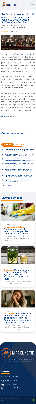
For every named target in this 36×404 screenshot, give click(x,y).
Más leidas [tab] (18, 144)
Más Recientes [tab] (7, 144)
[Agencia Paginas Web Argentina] (34, 400)
